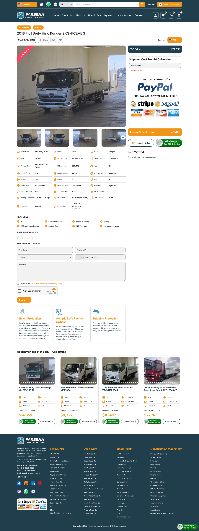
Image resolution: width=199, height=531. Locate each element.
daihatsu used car (91, 482)
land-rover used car (92, 503)
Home (56, 15)
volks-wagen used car (92, 496)
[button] (21, 382)
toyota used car (90, 454)
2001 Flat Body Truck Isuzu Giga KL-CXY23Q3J (35, 389)
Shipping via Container (59, 496)
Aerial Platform (122, 492)
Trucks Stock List (56, 482)
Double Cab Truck (124, 478)
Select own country (137, 70)
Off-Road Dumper (157, 489)
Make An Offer (143, 143)
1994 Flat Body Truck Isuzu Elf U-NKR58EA (77, 389)
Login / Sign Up (56, 503)
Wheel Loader (155, 457)
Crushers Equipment (158, 496)
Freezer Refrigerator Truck (127, 461)
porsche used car (90, 510)
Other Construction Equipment (162, 513)
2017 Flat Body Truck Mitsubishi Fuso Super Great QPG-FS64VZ (160, 389)
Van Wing (120, 457)
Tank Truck (121, 475)
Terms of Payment (57, 468)
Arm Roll (120, 510)
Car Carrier (121, 499)
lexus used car (90, 457)
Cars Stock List (56, 478)
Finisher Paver (155, 475)
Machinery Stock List (58, 485)
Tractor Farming (156, 503)
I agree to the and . (41, 284)
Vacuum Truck (122, 485)
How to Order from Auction (61, 464)
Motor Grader (155, 471)
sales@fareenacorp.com (31, 473)
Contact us (54, 457)
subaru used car (90, 471)
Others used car (90, 513)
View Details (45, 421)
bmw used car (89, 492)
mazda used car (90, 478)
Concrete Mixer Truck (125, 471)
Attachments (155, 506)
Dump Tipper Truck (124, 468)
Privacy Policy (56, 284)
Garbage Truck (122, 482)
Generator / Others (157, 482)
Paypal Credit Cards (58, 475)
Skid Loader (155, 499)
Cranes (153, 468)
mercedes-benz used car (94, 489)
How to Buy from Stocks (59, 461)
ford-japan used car (92, 506)
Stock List (67, 15)
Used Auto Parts (56, 492)
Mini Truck (121, 503)
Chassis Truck (122, 506)
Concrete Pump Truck (125, 496)
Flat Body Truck (47, 352)
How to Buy (94, 15)
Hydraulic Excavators (158, 454)
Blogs (52, 510)
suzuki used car (90, 468)
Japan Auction (124, 15)
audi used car (89, 499)
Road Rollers (155, 464)
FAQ (51, 506)
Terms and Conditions (39, 284)
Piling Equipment (156, 492)
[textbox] (24, 4)
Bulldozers (154, 461)
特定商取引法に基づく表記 (60, 513)
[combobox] (27, 4)
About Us (81, 15)
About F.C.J (54, 454)
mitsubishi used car (91, 475)
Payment (108, 15)
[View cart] (179, 15)
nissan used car (90, 461)
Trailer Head (121, 489)
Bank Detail (54, 471)
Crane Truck (121, 464)
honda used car (90, 464)
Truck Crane (155, 510)
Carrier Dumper (156, 485)
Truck (61, 352)
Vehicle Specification (58, 499)
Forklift (153, 478)
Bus (118, 513)
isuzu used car (89, 485)
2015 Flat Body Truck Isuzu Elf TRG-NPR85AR (117, 389)
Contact (139, 15)
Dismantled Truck (124, 517)
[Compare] (171, 15)
